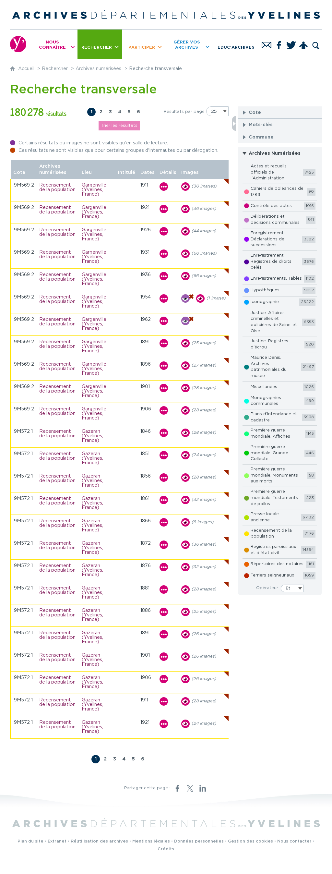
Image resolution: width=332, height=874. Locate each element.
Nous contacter (294, 841)
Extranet (57, 841)
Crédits (166, 849)
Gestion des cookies (250, 841)
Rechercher (55, 69)
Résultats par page (184, 112)
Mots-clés (261, 125)
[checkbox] (280, 173)
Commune (261, 137)
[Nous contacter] (266, 44)
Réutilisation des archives (99, 841)
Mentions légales (151, 841)
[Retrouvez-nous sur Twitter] (291, 44)
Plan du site (30, 841)
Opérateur (267, 588)
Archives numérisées (98, 69)
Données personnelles (199, 841)
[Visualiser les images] (185, 186)
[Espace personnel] (303, 44)
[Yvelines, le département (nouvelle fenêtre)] (18, 44)
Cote (255, 112)
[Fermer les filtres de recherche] (234, 123)
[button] (280, 112)
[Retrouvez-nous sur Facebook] (279, 44)
